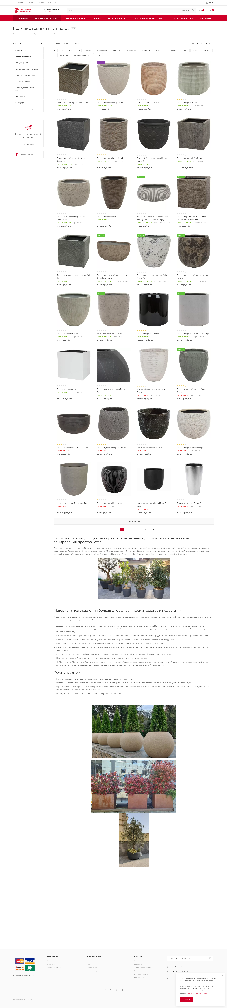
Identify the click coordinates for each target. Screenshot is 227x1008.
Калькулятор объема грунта (98, 971)
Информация (94, 956)
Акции (49, 971)
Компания (52, 956)
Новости (90, 961)
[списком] (209, 43)
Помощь (138, 956)
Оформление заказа (142, 967)
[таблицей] (213, 43)
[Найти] (193, 10)
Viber (116, 989)
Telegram (110, 989)
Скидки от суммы (54, 967)
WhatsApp (122, 989)
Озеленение (92, 967)
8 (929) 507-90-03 (52, 9)
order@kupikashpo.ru (179, 971)
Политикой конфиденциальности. (199, 993)
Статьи (89, 964)
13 (145, 530)
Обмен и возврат (141, 974)
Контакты (51, 964)
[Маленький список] (193, 43)
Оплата (137, 961)
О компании (52, 961)
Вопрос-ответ (139, 977)
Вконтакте (104, 989)
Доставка (138, 964)
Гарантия (138, 971)
